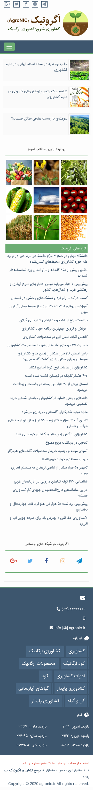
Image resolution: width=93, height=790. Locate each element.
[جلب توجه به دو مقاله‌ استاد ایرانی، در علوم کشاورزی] (79, 70)
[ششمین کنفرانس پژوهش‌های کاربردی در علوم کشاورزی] (79, 97)
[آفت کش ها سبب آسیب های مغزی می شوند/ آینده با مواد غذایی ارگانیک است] (74, 200)
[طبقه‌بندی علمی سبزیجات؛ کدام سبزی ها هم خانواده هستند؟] (19, 172)
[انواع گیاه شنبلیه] (46, 172)
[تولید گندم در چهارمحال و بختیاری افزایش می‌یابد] (74, 227)
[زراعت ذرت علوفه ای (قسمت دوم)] (19, 227)
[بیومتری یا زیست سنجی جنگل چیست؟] (79, 124)
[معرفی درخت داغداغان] (74, 172)
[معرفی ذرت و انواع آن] (19, 200)
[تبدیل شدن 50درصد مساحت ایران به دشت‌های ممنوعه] (46, 200)
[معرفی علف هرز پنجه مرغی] (46, 227)
